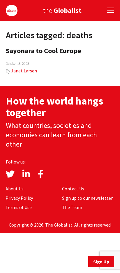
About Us (15, 189)
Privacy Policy (19, 198)
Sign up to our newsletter (87, 198)
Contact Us (73, 189)
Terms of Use (19, 207)
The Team (72, 207)
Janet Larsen (24, 71)
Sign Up (101, 262)
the (62, 10)
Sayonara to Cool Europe (43, 50)
